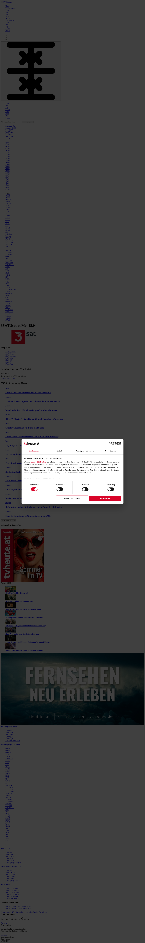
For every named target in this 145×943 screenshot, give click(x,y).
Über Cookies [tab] (110, 451)
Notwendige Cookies (72, 498)
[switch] (60, 489)
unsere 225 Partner (39, 462)
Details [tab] (60, 451)
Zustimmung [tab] (34, 451)
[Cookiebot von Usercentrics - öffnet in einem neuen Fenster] (111, 443)
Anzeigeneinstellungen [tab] (85, 451)
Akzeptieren (105, 498)
